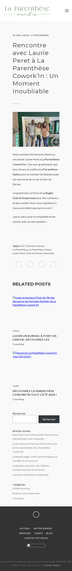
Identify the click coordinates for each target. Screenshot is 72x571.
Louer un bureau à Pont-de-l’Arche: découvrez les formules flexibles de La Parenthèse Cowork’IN (35, 337)
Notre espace (43, 528)
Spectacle (49, 253)
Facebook (36, 514)
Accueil (25, 528)
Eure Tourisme (27, 245)
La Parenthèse (20, 249)
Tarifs (38, 533)
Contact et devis (36, 538)
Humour (40, 245)
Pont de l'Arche (34, 253)
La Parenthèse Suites (40, 249)
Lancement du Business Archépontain (31, 474)
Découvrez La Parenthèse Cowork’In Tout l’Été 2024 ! (35, 392)
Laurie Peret (19, 253)
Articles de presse (21, 488)
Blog (49, 533)
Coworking (40, 35)
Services (25, 533)
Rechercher (19, 413)
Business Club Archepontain (26, 493)
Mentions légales (51, 565)
